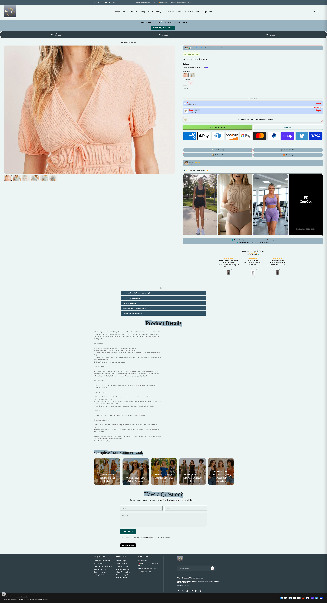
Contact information (30, 599)
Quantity (185, 88)
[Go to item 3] (26, 178)
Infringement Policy (100, 569)
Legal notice (45, 599)
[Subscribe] (212, 568)
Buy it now (288, 127)
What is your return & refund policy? (134, 308)
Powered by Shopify (22, 597)
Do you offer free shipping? (131, 298)
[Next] (170, 113)
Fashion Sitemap (122, 577)
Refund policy (14, 599)
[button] (251, 277)
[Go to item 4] (35, 178)
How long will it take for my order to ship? (136, 293)
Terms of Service (162, 537)
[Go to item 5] (44, 178)
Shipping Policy (99, 563)
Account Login (121, 561)
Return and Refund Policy (102, 561)
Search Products (122, 563)
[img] (253, 253)
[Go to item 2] (17, 178)
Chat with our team (128, 545)
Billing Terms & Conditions (103, 566)
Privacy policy (7, 599)
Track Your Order (122, 566)
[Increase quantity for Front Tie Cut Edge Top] (193, 92)
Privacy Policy (151, 537)
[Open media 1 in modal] (89, 110)
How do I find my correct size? (133, 313)
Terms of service (21, 599)
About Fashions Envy (123, 572)
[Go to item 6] (53, 178)
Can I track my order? (130, 303)
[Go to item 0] (8, 178)
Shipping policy (38, 599)
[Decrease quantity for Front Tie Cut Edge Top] (185, 92)
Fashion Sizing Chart (123, 569)
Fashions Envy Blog (122, 575)
